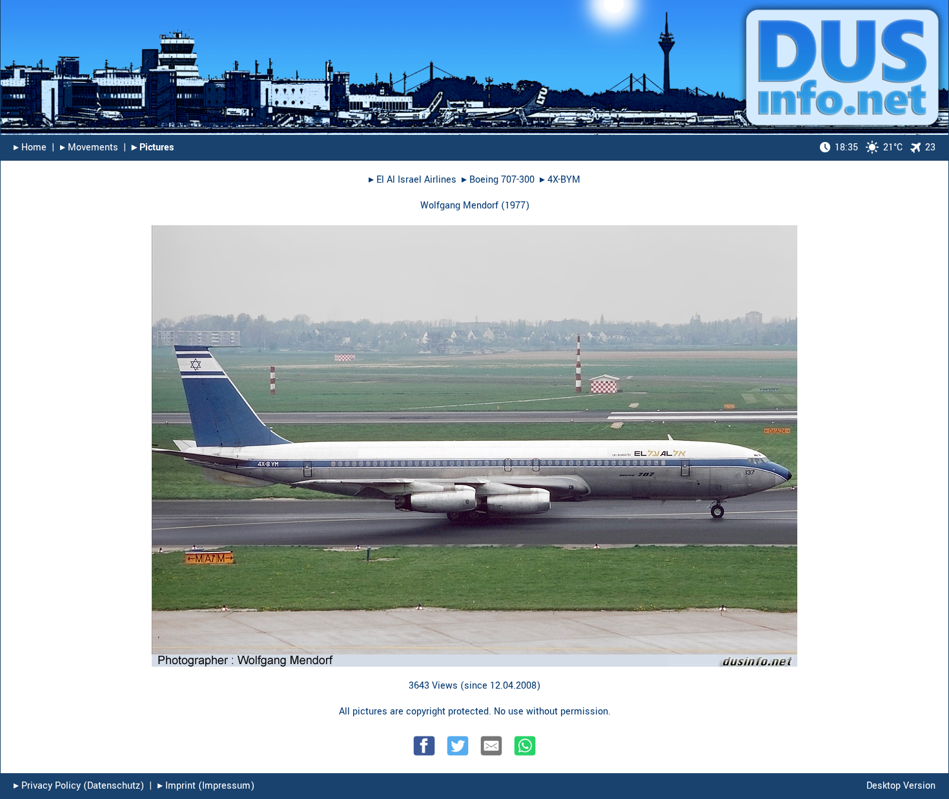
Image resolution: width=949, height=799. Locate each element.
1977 (515, 205)
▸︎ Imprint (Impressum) (206, 786)
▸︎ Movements (89, 147)
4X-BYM (563, 180)
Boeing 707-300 (502, 180)
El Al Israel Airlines (416, 180)
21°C (869, 147)
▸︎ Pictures (153, 147)
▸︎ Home (30, 147)
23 (930, 147)
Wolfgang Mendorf (459, 205)
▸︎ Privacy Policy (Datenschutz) (79, 786)
